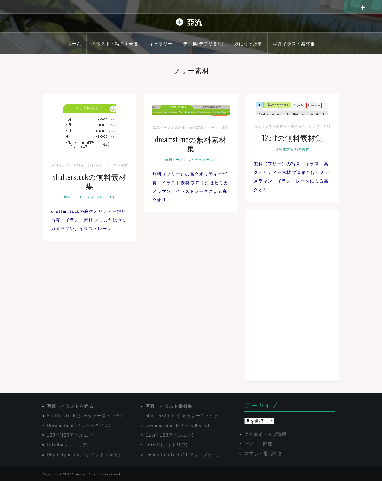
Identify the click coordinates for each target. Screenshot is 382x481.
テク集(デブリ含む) (203, 43)
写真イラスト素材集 (294, 43)
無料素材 (302, 149)
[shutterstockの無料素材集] (89, 127)
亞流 (194, 21)
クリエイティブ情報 (265, 434)
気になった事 (248, 43)
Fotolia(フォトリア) (68, 444)
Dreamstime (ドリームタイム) (79, 425)
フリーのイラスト (101, 197)
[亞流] (179, 23)
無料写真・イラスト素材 (108, 165)
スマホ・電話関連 (263, 453)
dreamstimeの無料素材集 (191, 143)
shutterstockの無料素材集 (89, 181)
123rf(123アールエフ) (71, 435)
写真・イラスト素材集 (169, 406)
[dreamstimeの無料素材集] (191, 109)
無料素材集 (284, 149)
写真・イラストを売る (70, 406)
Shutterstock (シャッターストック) (84, 415)
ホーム (74, 43)
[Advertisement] (292, 296)
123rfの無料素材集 (292, 137)
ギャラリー (161, 43)
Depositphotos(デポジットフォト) (83, 454)
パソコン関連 (258, 443)
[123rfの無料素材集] (292, 108)
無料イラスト (74, 197)
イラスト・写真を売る (115, 43)
